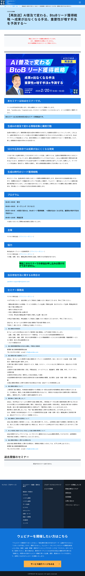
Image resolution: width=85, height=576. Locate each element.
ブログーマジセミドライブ (52, 485)
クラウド (25, 495)
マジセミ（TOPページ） (9, 485)
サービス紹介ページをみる (42, 564)
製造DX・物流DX (28, 492)
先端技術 (25, 520)
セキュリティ (26, 510)
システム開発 (26, 498)
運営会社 (68, 493)
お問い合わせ (69, 501)
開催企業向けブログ (71, 489)
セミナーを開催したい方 (73, 485)
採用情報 (68, 497)
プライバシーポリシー (26, 236)
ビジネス (25, 507)
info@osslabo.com (32, 352)
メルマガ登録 (48, 489)
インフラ (25, 523)
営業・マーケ (26, 514)
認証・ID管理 (27, 517)
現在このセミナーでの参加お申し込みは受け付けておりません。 (41, 264)
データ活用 (26, 504)
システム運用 (26, 501)
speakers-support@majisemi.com (18, 281)
